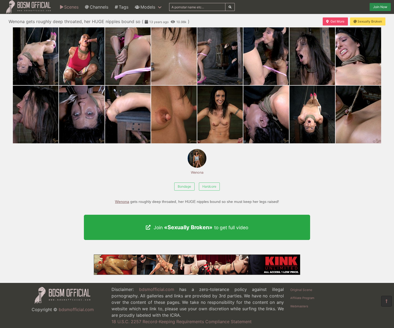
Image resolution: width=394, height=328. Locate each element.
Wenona (197, 172)
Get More (337, 21)
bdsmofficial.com (76, 309)
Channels (99, 7)
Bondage (184, 186)
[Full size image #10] (128, 114)
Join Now (380, 7)
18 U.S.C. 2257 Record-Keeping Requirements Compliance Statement (181, 321)
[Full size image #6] (312, 56)
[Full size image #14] (312, 114)
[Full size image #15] (358, 114)
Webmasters (299, 306)
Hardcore (209, 186)
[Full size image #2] (128, 56)
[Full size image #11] (174, 114)
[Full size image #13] (266, 114)
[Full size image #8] (35, 114)
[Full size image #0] (35, 56)
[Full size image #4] (220, 56)
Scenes (71, 7)
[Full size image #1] (82, 56)
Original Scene (301, 290)
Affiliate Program (302, 298)
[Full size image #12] (220, 114)
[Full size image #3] (174, 56)
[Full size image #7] (358, 56)
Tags (123, 7)
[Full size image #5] (266, 56)
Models (147, 7)
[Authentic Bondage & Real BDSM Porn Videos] (197, 273)
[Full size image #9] (82, 114)
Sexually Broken (370, 21)
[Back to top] (386, 301)
